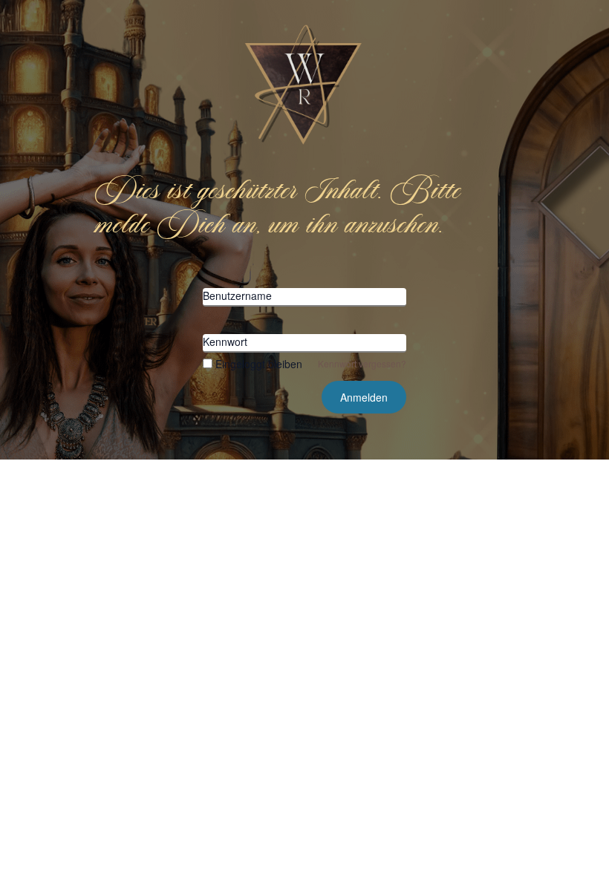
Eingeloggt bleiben (258, 363)
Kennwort (225, 341)
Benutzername (237, 295)
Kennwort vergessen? (362, 363)
